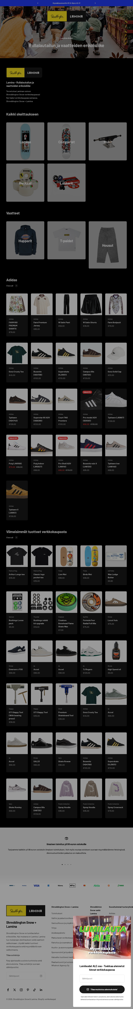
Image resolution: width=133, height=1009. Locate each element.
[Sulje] (125, 921)
